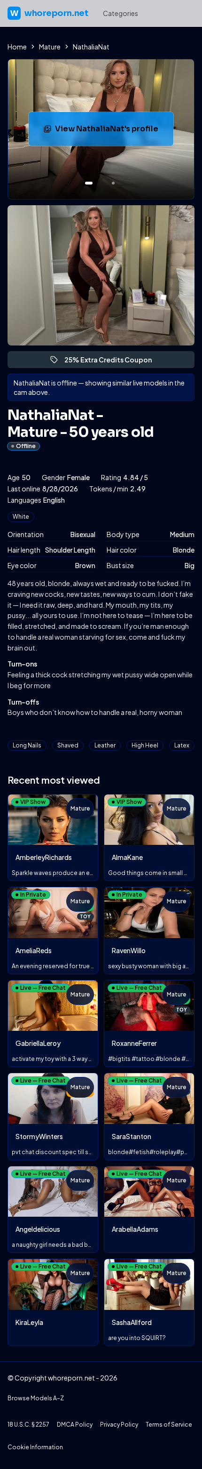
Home (17, 46)
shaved (67, 745)
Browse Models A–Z (36, 1398)
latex (181, 745)
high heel (145, 745)
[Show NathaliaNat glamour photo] (113, 183)
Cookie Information (35, 1447)
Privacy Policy (119, 1424)
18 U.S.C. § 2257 (28, 1424)
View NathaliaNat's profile (113, 131)
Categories (120, 13)
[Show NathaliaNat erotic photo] (88, 183)
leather (105, 745)
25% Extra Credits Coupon (112, 361)
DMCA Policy (75, 1424)
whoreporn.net (49, 13)
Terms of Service (169, 1424)
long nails (27, 745)
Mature (50, 46)
